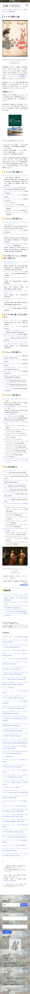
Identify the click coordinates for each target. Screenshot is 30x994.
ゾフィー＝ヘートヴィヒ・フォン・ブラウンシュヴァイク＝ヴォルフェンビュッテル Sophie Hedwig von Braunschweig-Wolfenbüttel (15, 741)
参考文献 (23, 576)
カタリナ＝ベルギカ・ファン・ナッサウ (16, 375)
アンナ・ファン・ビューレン (13, 320)
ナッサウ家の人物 (7, 756)
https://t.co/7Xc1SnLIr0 (10, 880)
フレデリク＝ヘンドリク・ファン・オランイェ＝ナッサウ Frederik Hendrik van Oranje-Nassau (15, 782)
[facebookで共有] (23, 585)
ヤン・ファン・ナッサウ (11, 187)
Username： (6, 915)
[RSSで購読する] (27, 585)
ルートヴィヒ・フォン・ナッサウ (14, 191)
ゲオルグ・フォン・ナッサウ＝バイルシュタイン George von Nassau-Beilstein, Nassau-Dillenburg (15, 718)
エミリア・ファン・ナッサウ (13, 363)
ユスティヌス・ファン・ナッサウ (13, 230)
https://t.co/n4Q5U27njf (11, 877)
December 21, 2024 (19, 886)
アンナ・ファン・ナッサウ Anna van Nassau (14, 650)
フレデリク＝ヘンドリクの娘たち (13, 439)
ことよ (10, 955)
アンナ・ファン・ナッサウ (13, 359)
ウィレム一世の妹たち (10, 202)
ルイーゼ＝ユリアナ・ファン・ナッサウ (16, 367)
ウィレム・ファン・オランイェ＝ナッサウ (16, 175)
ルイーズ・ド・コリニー (10, 334)
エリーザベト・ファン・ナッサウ (13, 371)
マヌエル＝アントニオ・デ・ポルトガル (17, 458)
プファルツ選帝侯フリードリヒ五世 (14, 406)
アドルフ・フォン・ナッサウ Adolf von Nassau (15, 636)
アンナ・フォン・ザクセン (13, 326)
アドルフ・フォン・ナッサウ (13, 195)
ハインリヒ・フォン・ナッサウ (13, 199)
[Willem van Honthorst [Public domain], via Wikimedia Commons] (15, 565)
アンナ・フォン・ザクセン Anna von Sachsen (14, 658)
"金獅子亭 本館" (21, 988)
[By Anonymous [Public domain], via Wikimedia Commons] (15, 56)
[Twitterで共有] (21, 585)
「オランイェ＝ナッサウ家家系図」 (16, 76)
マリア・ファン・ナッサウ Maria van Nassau (14, 806)
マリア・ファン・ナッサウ (13, 356)
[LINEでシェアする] (25, 585)
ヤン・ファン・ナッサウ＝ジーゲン (14, 271)
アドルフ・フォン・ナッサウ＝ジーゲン (16, 480)
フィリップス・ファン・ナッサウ (13, 285)
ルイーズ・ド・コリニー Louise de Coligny (13, 845)
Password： (6, 923)
